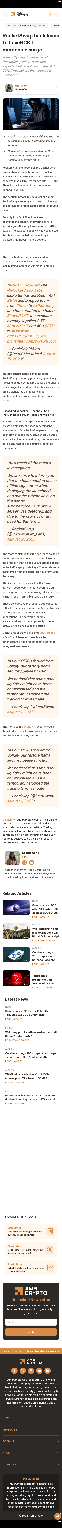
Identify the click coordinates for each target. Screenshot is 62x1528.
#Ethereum (42, 305)
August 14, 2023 (21, 539)
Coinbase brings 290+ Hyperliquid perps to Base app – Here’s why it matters (30, 1055)
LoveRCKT (28, 726)
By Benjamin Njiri (14, 1103)
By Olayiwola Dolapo (44, 940)
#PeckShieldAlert (24, 285)
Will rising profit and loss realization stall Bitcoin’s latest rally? (31, 1034)
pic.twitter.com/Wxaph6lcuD (32, 341)
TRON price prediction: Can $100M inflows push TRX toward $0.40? (45, 979)
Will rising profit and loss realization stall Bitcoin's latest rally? (45, 932)
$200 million (47, 632)
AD (58, 1)
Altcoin (36, 948)
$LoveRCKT (17, 315)
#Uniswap (20, 331)
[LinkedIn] (31, 862)
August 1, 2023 (20, 712)
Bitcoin (36, 924)
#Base (21, 305)
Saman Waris (23, 89)
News (35, 901)
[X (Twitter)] (24, 862)
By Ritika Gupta (40, 917)
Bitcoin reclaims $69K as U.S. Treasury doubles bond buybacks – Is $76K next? (30, 1097)
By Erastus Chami (42, 987)
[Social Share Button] (57, 1516)
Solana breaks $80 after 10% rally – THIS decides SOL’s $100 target (45, 909)
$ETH (12, 300)
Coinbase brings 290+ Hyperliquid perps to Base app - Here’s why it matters (44, 956)
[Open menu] (5, 14)
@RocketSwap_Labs (25, 290)
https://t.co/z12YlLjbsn (26, 336)
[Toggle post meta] (56, 87)
